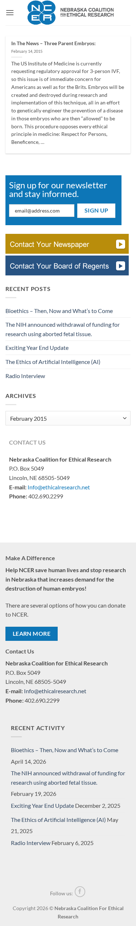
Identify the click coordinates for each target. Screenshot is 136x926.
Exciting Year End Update (37, 347)
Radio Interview (25, 375)
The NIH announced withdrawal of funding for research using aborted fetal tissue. (62, 329)
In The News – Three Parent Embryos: (53, 43)
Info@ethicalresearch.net (59, 487)
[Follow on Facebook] (80, 891)
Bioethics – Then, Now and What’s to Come (59, 310)
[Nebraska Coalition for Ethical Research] (71, 12)
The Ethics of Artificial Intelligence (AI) (52, 361)
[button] (9, 12)
